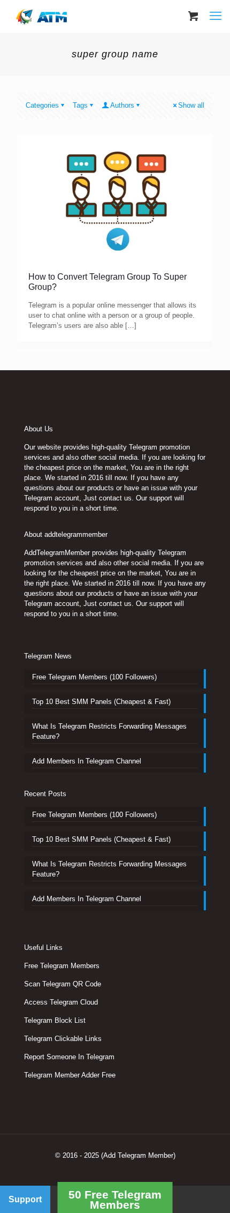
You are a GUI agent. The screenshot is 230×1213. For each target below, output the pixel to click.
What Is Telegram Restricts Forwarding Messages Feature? (109, 731)
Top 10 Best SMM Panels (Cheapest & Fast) (101, 702)
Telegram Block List (55, 1020)
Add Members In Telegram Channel (86, 761)
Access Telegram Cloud (61, 1002)
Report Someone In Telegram (69, 1057)
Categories (42, 105)
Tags (80, 105)
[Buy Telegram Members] (42, 16)
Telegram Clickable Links (63, 1039)
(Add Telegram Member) (138, 1155)
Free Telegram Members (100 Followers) (94, 677)
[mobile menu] (215, 16)
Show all (191, 105)
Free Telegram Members (61, 966)
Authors (122, 105)
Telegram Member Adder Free (70, 1075)
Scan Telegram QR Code (62, 984)
